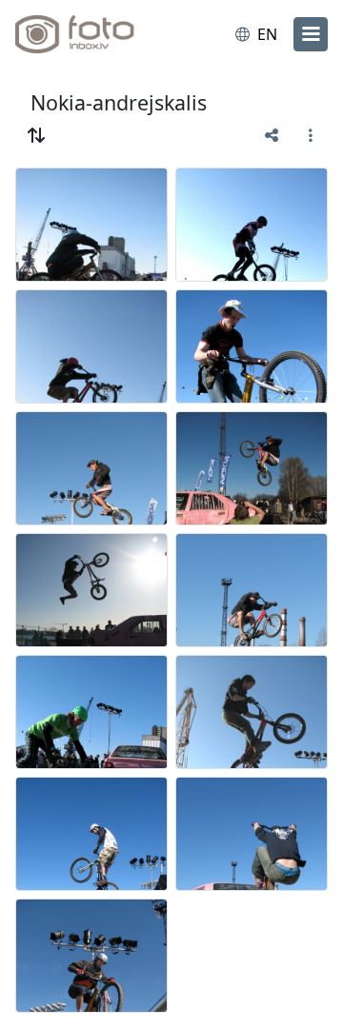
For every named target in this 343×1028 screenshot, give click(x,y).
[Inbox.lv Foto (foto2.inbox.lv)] (93, 34)
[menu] (310, 34)
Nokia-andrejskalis (118, 102)
